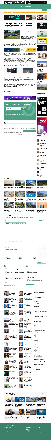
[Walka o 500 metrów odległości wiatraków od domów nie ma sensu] (38, 160)
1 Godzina (44, 220)
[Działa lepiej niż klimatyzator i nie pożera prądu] (38, 172)
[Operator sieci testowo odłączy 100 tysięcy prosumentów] (31, 183)
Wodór (26, 435)
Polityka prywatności (39, 427)
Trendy (26, 428)
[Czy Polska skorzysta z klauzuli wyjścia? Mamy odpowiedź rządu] (38, 168)
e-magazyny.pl (13, 394)
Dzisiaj (15, 223)
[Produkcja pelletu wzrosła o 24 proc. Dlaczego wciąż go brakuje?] (38, 175)
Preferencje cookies (39, 432)
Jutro (22, 223)
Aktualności (16, 427)
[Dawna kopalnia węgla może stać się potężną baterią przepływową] (38, 153)
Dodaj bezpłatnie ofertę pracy (29, 284)
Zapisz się (24, 108)
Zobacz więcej (43, 262)
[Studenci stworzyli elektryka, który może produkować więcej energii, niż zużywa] (38, 141)
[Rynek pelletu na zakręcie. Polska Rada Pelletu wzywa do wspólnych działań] (38, 149)
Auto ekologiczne (28, 431)
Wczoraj (9, 223)
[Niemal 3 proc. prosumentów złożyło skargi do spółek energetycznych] (9, 205)
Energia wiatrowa (28, 430)
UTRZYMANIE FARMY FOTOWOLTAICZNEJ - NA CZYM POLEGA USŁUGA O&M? (12, 12)
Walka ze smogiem (28, 434)
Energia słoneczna (28, 429)
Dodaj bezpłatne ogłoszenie (8, 285)
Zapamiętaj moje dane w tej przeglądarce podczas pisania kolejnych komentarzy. (13, 132)
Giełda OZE (16, 428)
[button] (40, 10)
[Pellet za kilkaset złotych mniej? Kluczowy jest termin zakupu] (38, 156)
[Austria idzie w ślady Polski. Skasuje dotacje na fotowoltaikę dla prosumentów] (20, 183)
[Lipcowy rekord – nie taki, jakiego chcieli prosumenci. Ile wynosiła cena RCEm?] (20, 205)
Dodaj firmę (38, 262)
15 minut (41, 220)
